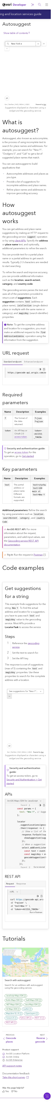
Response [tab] (21, 884)
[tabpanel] (25, 375)
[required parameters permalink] (30, 403)
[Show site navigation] (47, 4)
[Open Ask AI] (32, 4)
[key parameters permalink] (39, 469)
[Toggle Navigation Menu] (47, 1096)
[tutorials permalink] (27, 939)
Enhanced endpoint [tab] (33, 362)
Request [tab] (10, 884)
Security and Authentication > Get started (24, 782)
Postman (38, 555)
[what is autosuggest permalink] (41, 131)
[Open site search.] (40, 4)
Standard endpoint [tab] (12, 362)
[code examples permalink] (4, 577)
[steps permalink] (17, 637)
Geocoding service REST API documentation (21, 543)
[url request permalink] (31, 353)
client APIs (20, 241)
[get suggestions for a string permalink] (31, 597)
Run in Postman (36, 912)
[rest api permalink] (22, 877)
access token (20, 437)
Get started (28, 456)
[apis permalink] (14, 794)
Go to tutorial (39, 867)
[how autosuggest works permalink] (20, 222)
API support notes (12, 1066)
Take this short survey (13, 1077)
